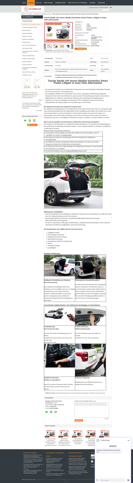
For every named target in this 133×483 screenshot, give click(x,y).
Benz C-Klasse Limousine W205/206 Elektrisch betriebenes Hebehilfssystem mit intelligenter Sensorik (78, 472)
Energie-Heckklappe (27, 33)
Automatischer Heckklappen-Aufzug (42, 14)
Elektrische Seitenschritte (28, 58)
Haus (24, 2)
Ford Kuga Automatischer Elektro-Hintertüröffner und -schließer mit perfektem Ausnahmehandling (54, 466)
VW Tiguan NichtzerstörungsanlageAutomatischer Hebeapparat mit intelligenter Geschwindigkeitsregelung (33, 471)
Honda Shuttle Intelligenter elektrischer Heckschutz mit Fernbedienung (55, 474)
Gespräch (92, 2)
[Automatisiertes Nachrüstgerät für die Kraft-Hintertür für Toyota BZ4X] (77, 433)
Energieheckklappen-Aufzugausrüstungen (27, 20)
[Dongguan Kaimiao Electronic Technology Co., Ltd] (32, 9)
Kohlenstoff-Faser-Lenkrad (28, 72)
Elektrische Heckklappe (28, 39)
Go (110, 9)
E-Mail (93, 464)
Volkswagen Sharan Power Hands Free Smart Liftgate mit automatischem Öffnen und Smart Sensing (33, 466)
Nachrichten (101, 2)
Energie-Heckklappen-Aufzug (29, 27)
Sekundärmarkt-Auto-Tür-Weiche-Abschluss (30, 52)
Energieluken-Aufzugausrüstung (97, 393)
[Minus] (128, 440)
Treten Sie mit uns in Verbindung (77, 2)
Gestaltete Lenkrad (27, 75)
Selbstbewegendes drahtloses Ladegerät (29, 68)
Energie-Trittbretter (26, 61)
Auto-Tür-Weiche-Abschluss (29, 45)
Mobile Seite (95, 466)
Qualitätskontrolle (60, 2)
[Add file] (97, 480)
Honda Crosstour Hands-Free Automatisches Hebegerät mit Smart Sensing (55, 470)
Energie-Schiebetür (27, 64)
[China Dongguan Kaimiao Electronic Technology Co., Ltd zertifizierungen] (27, 83)
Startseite (23, 14)
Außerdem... (49, 100)
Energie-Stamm (26, 42)
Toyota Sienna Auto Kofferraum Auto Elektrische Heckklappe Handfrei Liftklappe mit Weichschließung (77, 468)
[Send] (128, 480)
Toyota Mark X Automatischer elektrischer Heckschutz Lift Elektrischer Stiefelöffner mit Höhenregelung (91, 443)
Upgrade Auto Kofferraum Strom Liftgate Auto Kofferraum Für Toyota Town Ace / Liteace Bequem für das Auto (64, 443)
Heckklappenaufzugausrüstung (63, 393)
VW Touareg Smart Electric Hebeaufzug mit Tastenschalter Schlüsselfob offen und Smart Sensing (33, 461)
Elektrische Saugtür (27, 36)
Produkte (31, 2)
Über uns (39, 2)
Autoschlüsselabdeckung (28, 55)
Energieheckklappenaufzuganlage (79, 393)
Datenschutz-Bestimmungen (29, 479)
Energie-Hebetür (26, 30)
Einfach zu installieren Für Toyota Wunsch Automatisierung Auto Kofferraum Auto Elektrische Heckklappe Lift (54, 460)
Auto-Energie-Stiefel (27, 48)
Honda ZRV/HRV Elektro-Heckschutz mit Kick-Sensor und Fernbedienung (78, 463)
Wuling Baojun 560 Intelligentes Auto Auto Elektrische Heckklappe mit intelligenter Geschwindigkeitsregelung (33, 456)
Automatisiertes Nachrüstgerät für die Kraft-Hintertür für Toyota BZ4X (78, 441)
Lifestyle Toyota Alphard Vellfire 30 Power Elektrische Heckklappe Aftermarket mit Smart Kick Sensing (77, 460)
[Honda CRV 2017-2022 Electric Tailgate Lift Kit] (58, 32)
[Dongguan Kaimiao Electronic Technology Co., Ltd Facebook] (92, 461)
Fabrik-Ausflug (48, 2)
